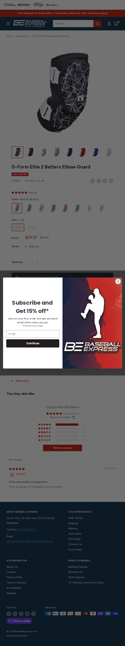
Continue (32, 343)
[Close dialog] (118, 281)
